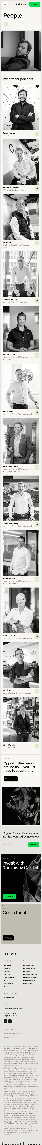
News (6, 981)
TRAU (14, 1037)
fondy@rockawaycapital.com (13, 1009)
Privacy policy (8, 1029)
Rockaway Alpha (29, 968)
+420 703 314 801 (10, 1013)
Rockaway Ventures (30, 978)
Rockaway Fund (28, 965)
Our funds (7, 974)
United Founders (29, 981)
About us (7, 968)
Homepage (7, 965)
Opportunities (8, 984)
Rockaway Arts (9, 998)
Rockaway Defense (30, 974)
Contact (6, 987)
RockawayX (27, 971)
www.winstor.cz (8, 1134)
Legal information (9, 978)
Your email (7, 842)
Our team (7, 971)
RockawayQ (27, 984)
